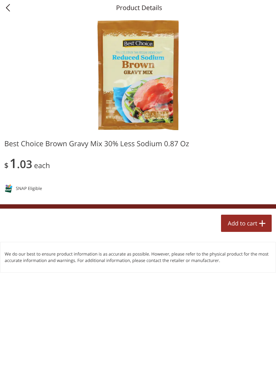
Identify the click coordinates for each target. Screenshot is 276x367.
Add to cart (242, 223)
